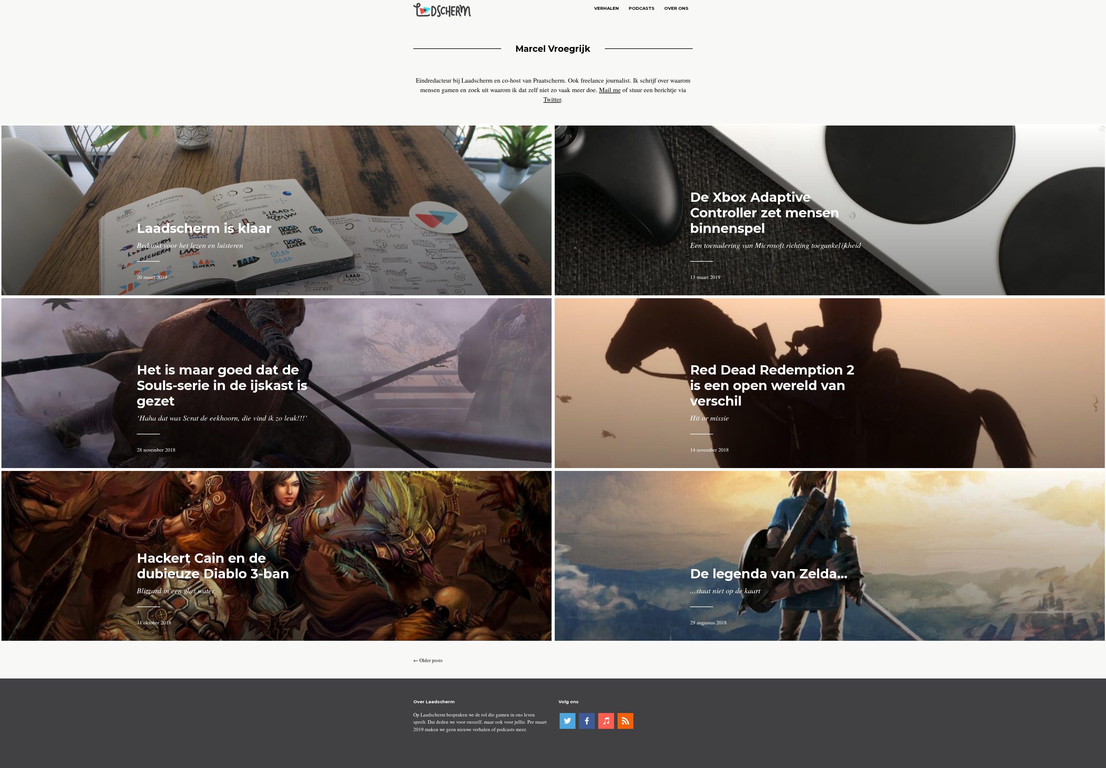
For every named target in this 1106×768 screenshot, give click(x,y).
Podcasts (641, 8)
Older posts (428, 660)
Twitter (552, 99)
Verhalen (606, 8)
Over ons (676, 8)
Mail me (610, 89)
